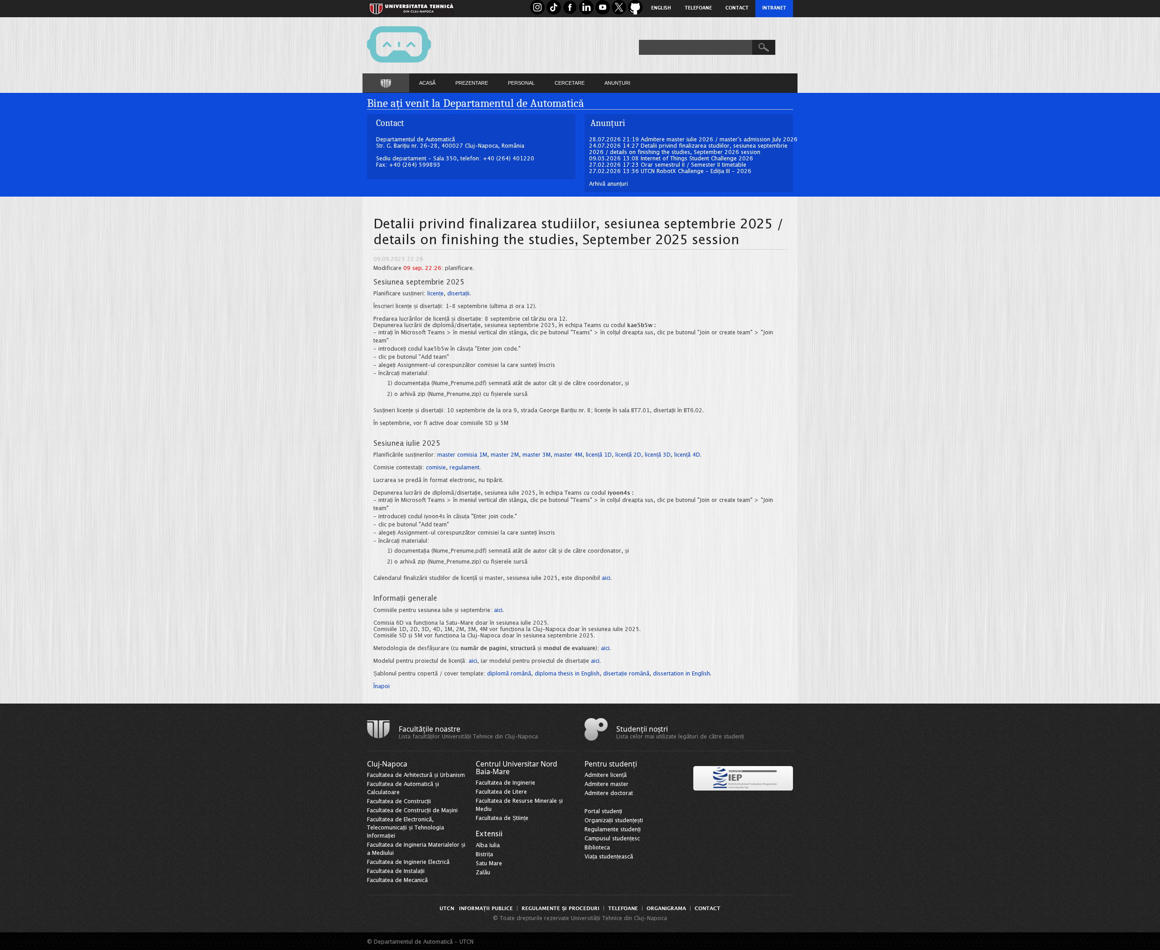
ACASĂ (427, 83)
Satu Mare (489, 863)
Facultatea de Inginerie (505, 783)
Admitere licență (606, 775)
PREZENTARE (471, 83)
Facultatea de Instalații (396, 871)
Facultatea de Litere (501, 792)
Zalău (483, 872)
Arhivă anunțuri (608, 184)
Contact (737, 8)
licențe (435, 293)
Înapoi (381, 686)
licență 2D (628, 455)
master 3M (536, 455)
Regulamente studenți (613, 829)
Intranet (774, 8)
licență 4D (687, 455)
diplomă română (509, 673)
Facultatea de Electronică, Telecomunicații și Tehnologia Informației (405, 828)
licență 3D (658, 455)
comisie (436, 467)
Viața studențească (609, 856)
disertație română (626, 673)
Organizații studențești (614, 820)
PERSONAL (521, 83)
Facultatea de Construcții (399, 801)
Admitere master (606, 784)
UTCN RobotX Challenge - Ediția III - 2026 (696, 171)
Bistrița (484, 854)
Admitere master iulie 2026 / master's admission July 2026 (719, 139)
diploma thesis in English (567, 673)
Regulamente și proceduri (560, 908)
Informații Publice (486, 908)
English (661, 8)
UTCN (447, 908)
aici (606, 578)
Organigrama (666, 908)
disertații (458, 293)
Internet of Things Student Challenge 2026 (697, 158)
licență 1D (599, 455)
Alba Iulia (488, 845)
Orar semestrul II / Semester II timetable (693, 165)
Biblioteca (597, 847)
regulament (464, 467)
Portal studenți (603, 811)
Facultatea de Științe (502, 818)
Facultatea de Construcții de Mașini (412, 810)
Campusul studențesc (612, 838)
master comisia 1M (462, 455)
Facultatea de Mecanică (397, 880)
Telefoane (698, 8)
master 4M (568, 455)
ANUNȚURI (617, 83)
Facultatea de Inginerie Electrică (408, 862)
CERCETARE (570, 83)
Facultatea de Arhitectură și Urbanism (416, 775)
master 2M (505, 455)
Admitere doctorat (609, 793)
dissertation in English (681, 673)
